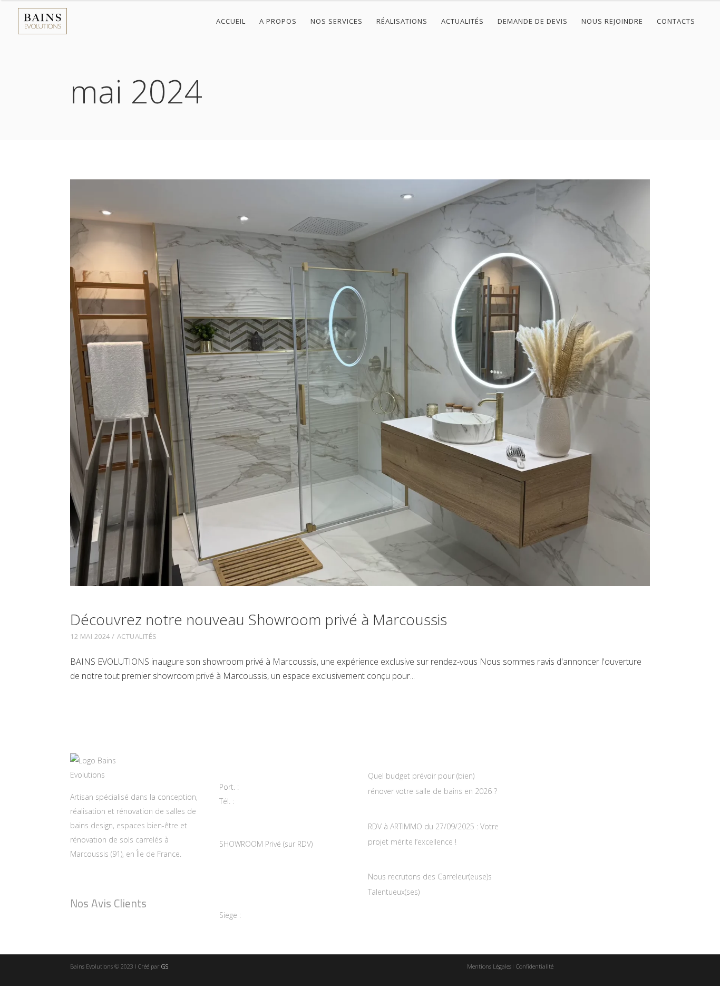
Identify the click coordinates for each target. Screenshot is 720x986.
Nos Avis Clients (108, 903)
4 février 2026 (393, 761)
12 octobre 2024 (398, 862)
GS (164, 966)
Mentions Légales (489, 966)
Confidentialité (534, 966)
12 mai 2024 (90, 636)
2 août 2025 (389, 812)
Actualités (137, 636)
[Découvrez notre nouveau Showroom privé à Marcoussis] (360, 382)
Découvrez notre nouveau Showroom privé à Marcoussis (258, 619)
